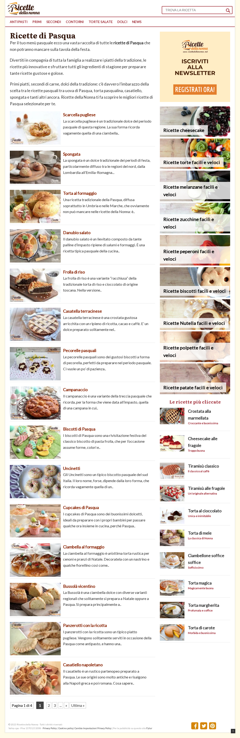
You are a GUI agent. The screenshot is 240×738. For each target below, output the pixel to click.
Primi (37, 22)
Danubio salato (76, 232)
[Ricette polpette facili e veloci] (195, 360)
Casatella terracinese (82, 311)
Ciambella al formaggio (83, 546)
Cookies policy (65, 728)
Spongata (72, 154)
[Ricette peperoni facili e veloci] (195, 264)
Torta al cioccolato (204, 510)
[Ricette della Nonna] (24, 13)
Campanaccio (75, 389)
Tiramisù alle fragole (206, 488)
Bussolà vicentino (79, 586)
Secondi (53, 22)
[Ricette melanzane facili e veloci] (195, 200)
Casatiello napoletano (83, 664)
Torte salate (101, 22)
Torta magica (200, 582)
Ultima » (78, 705)
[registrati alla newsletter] (195, 100)
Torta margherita (203, 605)
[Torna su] (233, 731)
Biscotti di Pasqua (79, 428)
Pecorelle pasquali (79, 350)
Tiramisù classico (203, 465)
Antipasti (19, 22)
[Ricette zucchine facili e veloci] (195, 232)
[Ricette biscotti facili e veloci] (195, 296)
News (137, 22)
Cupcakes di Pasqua (81, 507)
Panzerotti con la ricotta (85, 625)
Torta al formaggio (80, 193)
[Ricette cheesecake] (195, 135)
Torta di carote (201, 627)
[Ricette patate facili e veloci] (195, 392)
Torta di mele (200, 533)
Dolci (122, 22)
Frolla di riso (74, 271)
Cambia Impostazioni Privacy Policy (93, 728)
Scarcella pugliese (79, 114)
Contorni (75, 22)
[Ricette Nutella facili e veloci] (195, 328)
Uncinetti (71, 468)
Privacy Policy (50, 728)
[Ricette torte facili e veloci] (195, 167)
